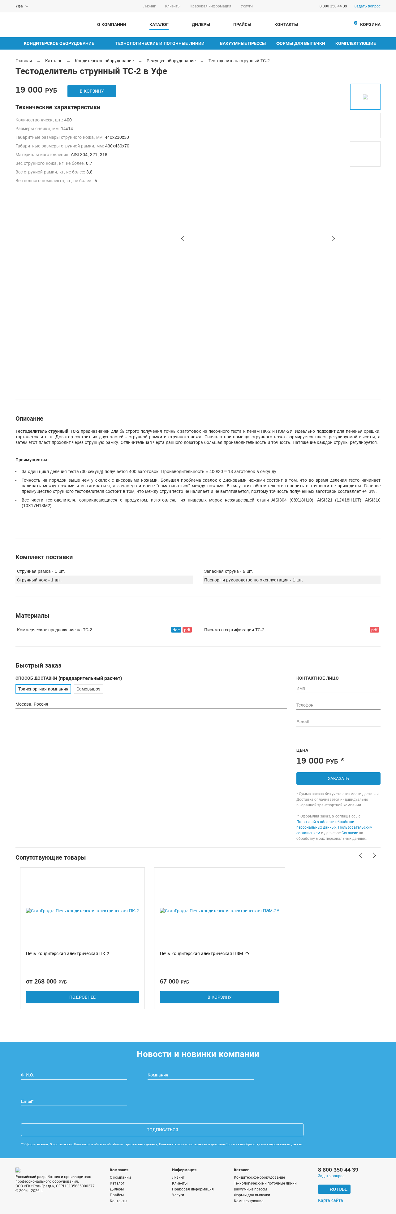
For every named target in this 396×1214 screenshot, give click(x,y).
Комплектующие (355, 43)
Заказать (338, 778)
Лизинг (149, 6)
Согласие (350, 833)
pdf (187, 629)
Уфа (19, 6)
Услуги (247, 6)
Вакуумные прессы (243, 43)
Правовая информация (210, 6)
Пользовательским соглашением (183, 1144)
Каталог (159, 24)
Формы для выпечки (300, 43)
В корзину (92, 91)
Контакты (286, 24)
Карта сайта (330, 1200)
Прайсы (242, 24)
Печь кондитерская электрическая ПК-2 (67, 953)
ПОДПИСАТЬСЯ (162, 1129)
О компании (111, 24)
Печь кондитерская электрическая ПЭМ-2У (205, 953)
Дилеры (201, 24)
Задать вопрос (367, 6)
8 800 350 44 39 (333, 6)
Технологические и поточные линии (159, 43)
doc (176, 629)
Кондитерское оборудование (59, 43)
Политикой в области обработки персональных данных (115, 1144)
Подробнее (82, 997)
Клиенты (172, 6)
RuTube (338, 1189)
